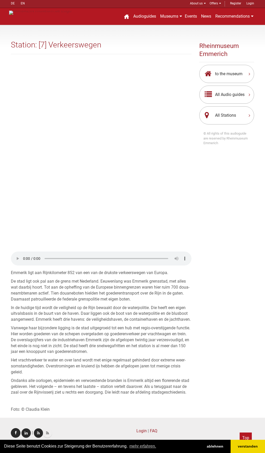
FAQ (153, 430)
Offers (214, 3)
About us (196, 3)
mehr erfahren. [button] (142, 446)
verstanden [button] (248, 446)
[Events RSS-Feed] (38, 433)
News (206, 16)
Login (250, 3)
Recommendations (232, 16)
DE (13, 3)
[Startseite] (126, 16)
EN (23, 3)
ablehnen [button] (215, 446)
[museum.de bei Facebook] (15, 433)
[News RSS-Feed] (47, 433)
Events (191, 16)
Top (245, 437)
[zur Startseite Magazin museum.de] (40, 12)
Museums (169, 16)
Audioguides (144, 16)
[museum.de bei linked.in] (26, 433)
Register (235, 3)
